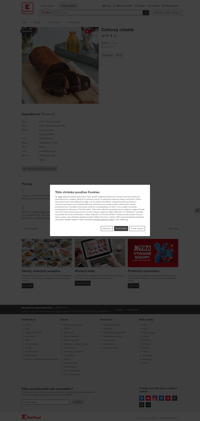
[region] (100, 210)
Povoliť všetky (121, 228)
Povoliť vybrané (137, 228)
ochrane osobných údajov (104, 220)
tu (127, 220)
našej (60, 197)
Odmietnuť (106, 228)
